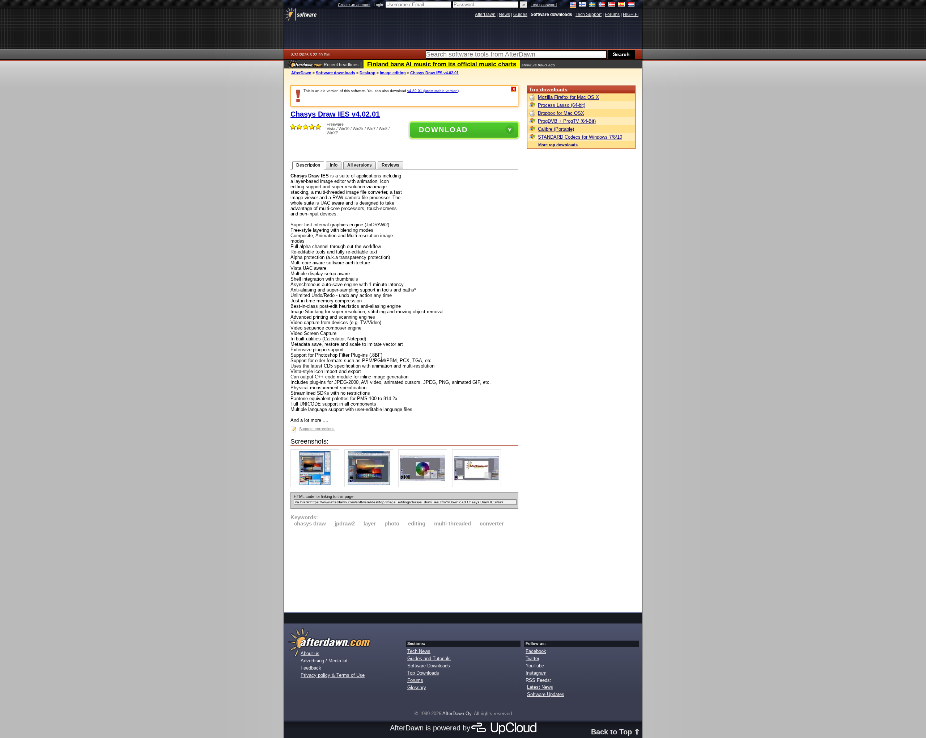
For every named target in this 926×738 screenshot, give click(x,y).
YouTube (535, 665)
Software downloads (335, 73)
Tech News (418, 651)
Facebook (536, 651)
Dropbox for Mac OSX (561, 113)
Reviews (390, 165)
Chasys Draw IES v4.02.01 (434, 73)
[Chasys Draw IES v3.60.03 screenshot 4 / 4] (478, 485)
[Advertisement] (404, 568)
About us (310, 653)
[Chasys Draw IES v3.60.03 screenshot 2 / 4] (370, 485)
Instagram (536, 673)
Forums (415, 680)
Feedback (311, 668)
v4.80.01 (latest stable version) (433, 91)
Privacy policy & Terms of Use (333, 675)
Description (308, 165)
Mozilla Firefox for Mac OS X (568, 97)
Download (443, 130)
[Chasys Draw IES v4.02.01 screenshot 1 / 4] (316, 485)
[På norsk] (602, 5)
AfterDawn (301, 73)
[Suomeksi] (582, 5)
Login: (379, 5)
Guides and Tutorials (429, 658)
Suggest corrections (317, 429)
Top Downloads (423, 673)
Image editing (393, 73)
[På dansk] (611, 5)
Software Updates (545, 694)
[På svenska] (592, 5)
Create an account (354, 5)
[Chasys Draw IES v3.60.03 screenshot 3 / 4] (424, 485)
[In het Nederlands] (631, 5)
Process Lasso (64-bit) (561, 105)
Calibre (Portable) (556, 129)
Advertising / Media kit (324, 660)
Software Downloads (428, 665)
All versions (359, 165)
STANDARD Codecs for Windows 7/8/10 (580, 137)
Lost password (544, 5)
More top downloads (558, 145)
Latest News (540, 687)
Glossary (416, 687)
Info (333, 165)
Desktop (367, 73)
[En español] (621, 5)
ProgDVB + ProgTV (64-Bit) (567, 121)
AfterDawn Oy (456, 713)
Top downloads (548, 89)
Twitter (532, 658)
